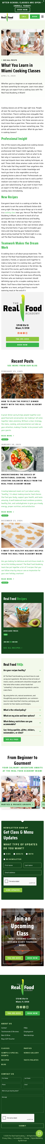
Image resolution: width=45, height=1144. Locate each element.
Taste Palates (31, 1060)
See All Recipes (11, 647)
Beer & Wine (5, 1035)
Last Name (27, 1078)
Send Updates (13, 890)
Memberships (29, 1035)
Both (31, 854)
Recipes (5, 1060)
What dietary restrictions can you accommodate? (17, 723)
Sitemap (26, 1138)
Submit (22, 1125)
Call (24, 16)
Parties (28, 1048)
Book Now (22, 9)
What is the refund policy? (14, 710)
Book (34, 16)
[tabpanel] (22, 619)
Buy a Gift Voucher (8, 1038)
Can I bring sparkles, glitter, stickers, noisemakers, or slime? (19, 731)
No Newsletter (13, 859)
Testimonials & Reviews (10, 1031)
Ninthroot (23, 1140)
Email (26, 1085)
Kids (8, 854)
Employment (28, 1031)
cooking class (10, 212)
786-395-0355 (22, 339)
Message (4, 1097)
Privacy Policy (6, 1138)
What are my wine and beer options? (19, 715)
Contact (4, 1027)
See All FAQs (12, 739)
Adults (19, 854)
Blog (3, 1064)
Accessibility (18, 1138)
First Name (5, 1078)
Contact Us (7, 1073)
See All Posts (10, 60)
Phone (3, 1085)
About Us (6, 1023)
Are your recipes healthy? (14, 670)
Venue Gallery (31, 1052)
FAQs (26, 1027)
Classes (5, 1048)
